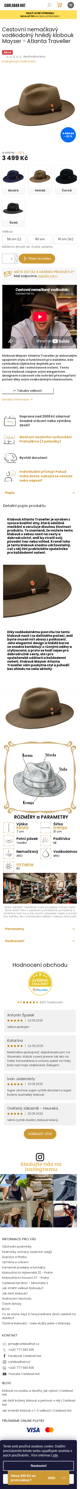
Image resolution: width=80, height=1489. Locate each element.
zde (55, 1455)
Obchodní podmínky (17, 1247)
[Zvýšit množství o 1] (17, 256)
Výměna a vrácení (15, 1262)
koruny (22, 827)
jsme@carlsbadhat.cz (23, 1344)
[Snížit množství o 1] (17, 261)
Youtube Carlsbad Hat (24, 1374)
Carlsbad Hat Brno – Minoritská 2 (25, 1283)
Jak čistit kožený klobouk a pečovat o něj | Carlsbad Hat (38, 1402)
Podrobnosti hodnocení (18, 61)
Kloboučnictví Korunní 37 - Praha (25, 1278)
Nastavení (38, 1466)
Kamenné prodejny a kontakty (23, 1267)
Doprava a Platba (14, 1257)
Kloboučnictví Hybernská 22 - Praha (27, 1273)
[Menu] (71, 5)
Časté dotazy (11, 1304)
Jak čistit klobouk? (15, 1293)
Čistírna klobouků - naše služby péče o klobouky (36, 1323)
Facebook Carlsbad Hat (24, 1356)
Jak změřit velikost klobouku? (22, 1288)
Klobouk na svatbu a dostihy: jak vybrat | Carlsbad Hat (37, 1393)
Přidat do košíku (40, 259)
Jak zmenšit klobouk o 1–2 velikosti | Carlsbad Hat (37, 1411)
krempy (60, 827)
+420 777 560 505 (21, 1350)
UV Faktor (25, 864)
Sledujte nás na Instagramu (41, 1167)
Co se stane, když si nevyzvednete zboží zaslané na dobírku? (39, 1316)
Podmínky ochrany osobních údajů (27, 1252)
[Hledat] (49, 5)
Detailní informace (15, 399)
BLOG (6, 1309)
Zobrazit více (40, 1133)
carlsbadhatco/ (19, 1362)
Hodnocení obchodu (40, 965)
